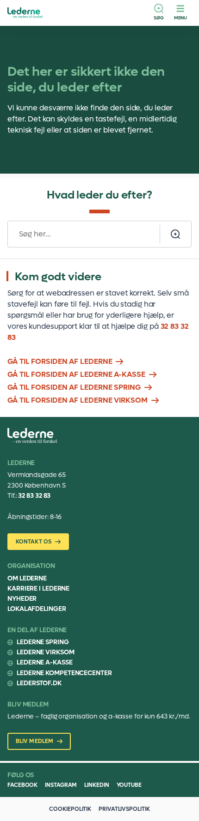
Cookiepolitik (70, 809)
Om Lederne (27, 578)
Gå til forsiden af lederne (59, 361)
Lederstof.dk (39, 683)
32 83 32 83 (34, 495)
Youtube (129, 785)
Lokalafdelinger (36, 608)
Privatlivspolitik (124, 809)
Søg (159, 18)
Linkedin (96, 785)
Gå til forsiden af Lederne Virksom (77, 400)
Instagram (61, 785)
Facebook (22, 785)
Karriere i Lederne (38, 588)
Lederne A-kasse (45, 662)
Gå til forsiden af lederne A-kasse (76, 374)
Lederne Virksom (46, 652)
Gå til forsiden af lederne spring (74, 387)
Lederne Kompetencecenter (64, 673)
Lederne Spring (43, 642)
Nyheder (22, 598)
